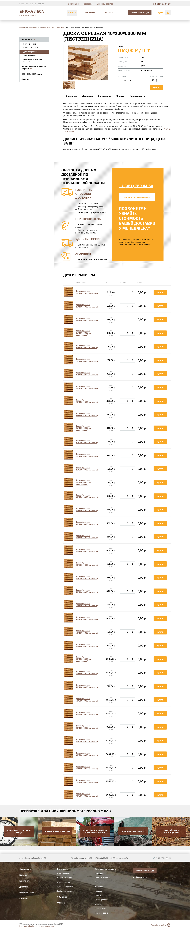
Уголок (98, 904)
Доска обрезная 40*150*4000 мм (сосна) (87, 537)
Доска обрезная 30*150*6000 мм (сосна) (87, 496)
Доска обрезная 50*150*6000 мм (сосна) (87, 645)
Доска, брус (45, 27)
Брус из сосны (29, 44)
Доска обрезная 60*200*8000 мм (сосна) (87, 754)
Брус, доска (62, 869)
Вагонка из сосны (102, 878)
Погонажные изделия (105, 869)
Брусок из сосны (30, 48)
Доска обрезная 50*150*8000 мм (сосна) (87, 672)
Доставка (88, 4)
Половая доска (101, 913)
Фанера (25, 79)
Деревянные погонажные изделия (33, 67)
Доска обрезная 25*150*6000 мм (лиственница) (83, 428)
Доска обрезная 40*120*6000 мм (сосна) (87, 523)
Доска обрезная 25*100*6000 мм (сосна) (87, 319)
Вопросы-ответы (105, 4)
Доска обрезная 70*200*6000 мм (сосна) (87, 781)
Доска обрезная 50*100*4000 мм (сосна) (87, 591)
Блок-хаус (99, 873)
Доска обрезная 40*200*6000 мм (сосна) (87, 577)
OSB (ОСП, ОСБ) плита (31, 74)
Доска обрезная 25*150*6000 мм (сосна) (87, 414)
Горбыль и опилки (65, 891)
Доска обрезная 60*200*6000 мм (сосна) (87, 740)
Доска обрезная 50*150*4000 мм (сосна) (87, 632)
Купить (156, 87)
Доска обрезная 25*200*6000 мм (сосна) (87, 469)
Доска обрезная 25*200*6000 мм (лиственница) (83, 482)
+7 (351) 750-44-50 (161, 4)
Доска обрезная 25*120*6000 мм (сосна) (87, 374)
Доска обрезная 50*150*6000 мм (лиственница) (83, 659)
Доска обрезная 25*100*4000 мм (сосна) (87, 306)
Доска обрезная (58, 27)
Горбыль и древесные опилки (32, 60)
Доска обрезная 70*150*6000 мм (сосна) (87, 768)
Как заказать (137, 96)
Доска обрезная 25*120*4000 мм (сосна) (87, 360)
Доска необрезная (31, 55)
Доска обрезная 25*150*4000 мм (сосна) (87, 401)
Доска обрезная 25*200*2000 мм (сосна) (87, 441)
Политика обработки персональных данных (37, 926)
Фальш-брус (100, 908)
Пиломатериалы (33, 27)
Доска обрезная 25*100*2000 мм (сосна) (87, 292)
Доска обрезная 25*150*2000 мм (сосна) (87, 387)
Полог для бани (101, 900)
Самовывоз (104, 96)
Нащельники (100, 891)
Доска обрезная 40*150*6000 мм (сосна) (87, 550)
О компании (73, 4)
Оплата (120, 96)
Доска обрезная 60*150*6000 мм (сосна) (87, 727)
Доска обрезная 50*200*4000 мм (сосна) (87, 686)
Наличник (99, 887)
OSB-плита (62, 897)
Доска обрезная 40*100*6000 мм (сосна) (87, 509)
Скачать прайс (137, 13)
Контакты (108, 12)
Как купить (90, 12)
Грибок (98, 882)
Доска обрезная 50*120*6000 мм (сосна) (87, 618)
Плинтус (98, 895)
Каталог (72, 12)
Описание (71, 96)
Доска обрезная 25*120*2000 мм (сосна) (87, 346)
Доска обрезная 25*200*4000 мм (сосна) (87, 455)
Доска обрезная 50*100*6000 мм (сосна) (87, 605)
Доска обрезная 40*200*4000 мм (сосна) (87, 564)
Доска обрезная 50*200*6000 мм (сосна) (87, 700)
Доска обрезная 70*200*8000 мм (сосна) (87, 795)
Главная (22, 27)
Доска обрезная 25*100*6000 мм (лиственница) (83, 333)
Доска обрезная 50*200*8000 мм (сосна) (87, 713)
